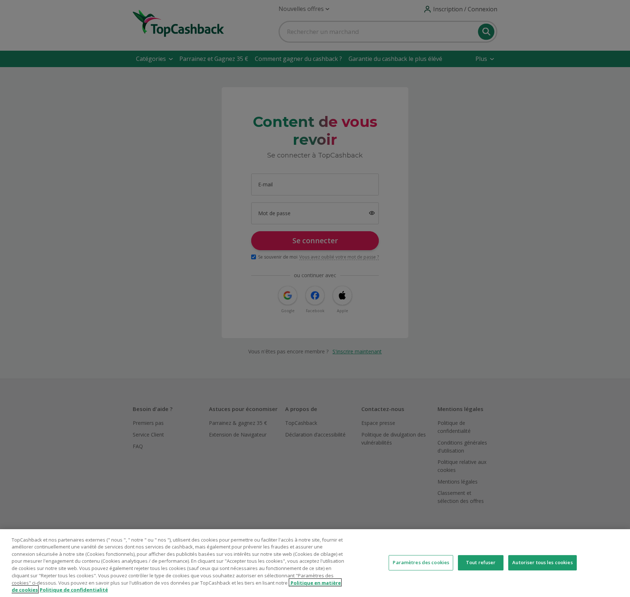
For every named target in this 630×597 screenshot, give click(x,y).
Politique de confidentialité (74, 589)
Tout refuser (481, 562)
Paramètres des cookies (421, 562)
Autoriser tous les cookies (542, 562)
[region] (315, 563)
